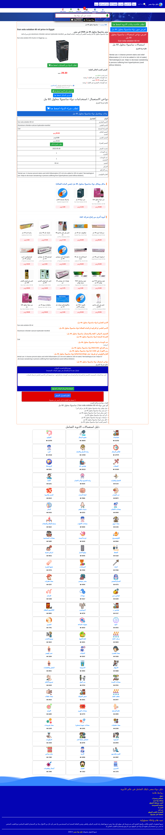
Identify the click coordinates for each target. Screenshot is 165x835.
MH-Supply (113, 4)
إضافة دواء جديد (158, 800)
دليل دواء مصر (78, 832)
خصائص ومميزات (157, 798)
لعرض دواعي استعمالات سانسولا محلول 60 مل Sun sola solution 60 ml (128, 37)
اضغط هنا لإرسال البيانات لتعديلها (62, 388)
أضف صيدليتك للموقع (156, 803)
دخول (134, 4)
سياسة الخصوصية (157, 805)
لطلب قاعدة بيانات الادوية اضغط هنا (129, 24)
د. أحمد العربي (54, 85)
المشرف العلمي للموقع (155, 812)
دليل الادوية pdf (103, 4)
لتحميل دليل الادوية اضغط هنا (63, 91)
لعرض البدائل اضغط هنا (62, 95)
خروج (96, 4)
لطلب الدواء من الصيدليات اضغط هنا (63, 65)
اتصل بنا (120, 4)
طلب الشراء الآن (56, 144)
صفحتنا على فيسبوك (156, 814)
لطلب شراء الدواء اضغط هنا (64, 108)
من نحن (160, 810)
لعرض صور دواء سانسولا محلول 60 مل (129, 29)
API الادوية (128, 4)
